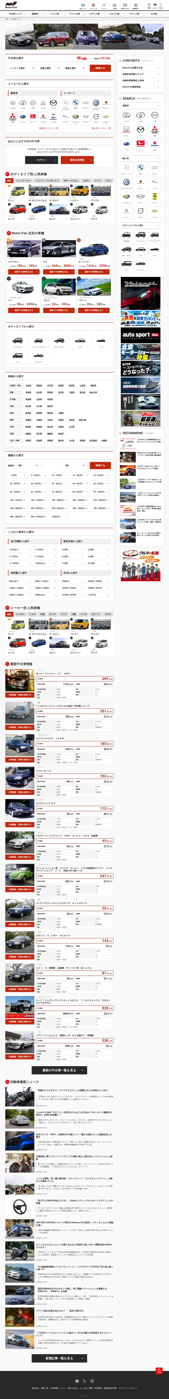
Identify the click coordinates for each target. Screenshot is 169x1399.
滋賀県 (28, 420)
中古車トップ (15, 14)
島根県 (39, 427)
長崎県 (50, 440)
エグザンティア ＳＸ (45, 803)
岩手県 (50, 385)
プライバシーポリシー (128, 1388)
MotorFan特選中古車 (133, 68)
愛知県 (50, 413)
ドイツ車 (55, 14)
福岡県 (28, 440)
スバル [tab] (84, 614)
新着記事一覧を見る (59, 1358)
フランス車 (134, 14)
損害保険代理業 (110, 1388)
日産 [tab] (42, 614)
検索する (100, 68)
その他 (154, 14)
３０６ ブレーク (43, 771)
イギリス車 (94, 14)
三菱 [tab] (74, 614)
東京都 (82, 392)
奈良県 (71, 420)
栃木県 (39, 392)
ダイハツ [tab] (96, 614)
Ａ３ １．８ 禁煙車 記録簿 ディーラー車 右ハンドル (63, 968)
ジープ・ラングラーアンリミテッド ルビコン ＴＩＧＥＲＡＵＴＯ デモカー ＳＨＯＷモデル (74, 1001)
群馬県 (50, 392)
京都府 (39, 420)
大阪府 (50, 420)
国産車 (35, 14)
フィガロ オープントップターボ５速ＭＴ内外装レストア (62, 706)
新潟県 (28, 399)
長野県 (50, 399)
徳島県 (28, 434)
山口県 (71, 427)
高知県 (61, 434)
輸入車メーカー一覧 (101, 128)
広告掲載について (57, 1388)
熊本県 (61, 440)
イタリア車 (114, 14)
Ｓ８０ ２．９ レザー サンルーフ (53, 935)
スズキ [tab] (108, 614)
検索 (149, 8)
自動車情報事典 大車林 (133, 80)
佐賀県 (39, 440)
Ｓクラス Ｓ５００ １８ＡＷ (50, 738)
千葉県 (71, 392)
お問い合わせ (72, 1388)
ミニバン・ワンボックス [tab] (47, 180)
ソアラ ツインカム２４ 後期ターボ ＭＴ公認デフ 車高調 (64, 1035)
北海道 (28, 385)
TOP (6, 19)
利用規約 (98, 1388)
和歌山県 (82, 420)
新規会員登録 (77, 160)
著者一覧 (44, 1388)
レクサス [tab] (20, 614)
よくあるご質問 (86, 1388)
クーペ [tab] (98, 180)
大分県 (71, 440)
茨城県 (28, 392)
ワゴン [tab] (109, 180)
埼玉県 (61, 392)
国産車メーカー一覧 (48, 128)
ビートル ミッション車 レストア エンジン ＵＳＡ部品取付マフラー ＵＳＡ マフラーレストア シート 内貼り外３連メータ (75, 869)
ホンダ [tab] (52, 614)
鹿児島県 (93, 440)
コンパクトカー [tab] (23, 180)
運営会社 (35, 1388)
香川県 (39, 434)
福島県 (93, 385)
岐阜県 (28, 413)
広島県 (61, 427)
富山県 (28, 406)
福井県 (50, 406)
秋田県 (71, 385)
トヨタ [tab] (32, 614)
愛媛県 (50, 434)
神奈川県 (93, 392)
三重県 (61, 413)
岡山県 (50, 427)
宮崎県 (82, 440)
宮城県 (61, 385)
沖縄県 (104, 440)
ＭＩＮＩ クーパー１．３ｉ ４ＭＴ (53, 673)
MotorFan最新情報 (132, 87)
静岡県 (39, 413)
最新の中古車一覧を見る (59, 1070)
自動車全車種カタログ (133, 74)
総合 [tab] (9, 180)
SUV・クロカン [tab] (71, 180)
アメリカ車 (74, 14)
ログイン (155, 8)
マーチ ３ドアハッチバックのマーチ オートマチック (61, 903)
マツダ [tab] (63, 614)
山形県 (82, 385)
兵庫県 (61, 420)
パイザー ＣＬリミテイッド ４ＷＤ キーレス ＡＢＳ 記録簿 (67, 836)
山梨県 (39, 399)
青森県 (39, 385)
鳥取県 (28, 427)
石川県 (39, 406)
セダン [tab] (86, 180)
